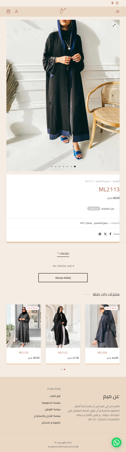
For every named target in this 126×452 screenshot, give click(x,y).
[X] (105, 234)
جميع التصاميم (103, 181)
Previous (13, 95)
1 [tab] (64, 369)
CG (76, 446)
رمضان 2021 (86, 223)
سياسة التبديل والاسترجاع (47, 415)
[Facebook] (110, 234)
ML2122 (63, 352)
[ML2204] (102, 326)
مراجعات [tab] (63, 253)
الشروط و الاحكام (51, 422)
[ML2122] (63, 326)
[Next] (114, 327)
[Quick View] (90, 317)
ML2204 (102, 352)
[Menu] (118, 11)
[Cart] (8, 11)
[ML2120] (23, 326)
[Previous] (11, 327)
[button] (116, 442)
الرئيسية (116, 181)
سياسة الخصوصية (51, 402)
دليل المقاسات (107, 209)
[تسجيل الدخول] (16, 11)
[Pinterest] (99, 234)
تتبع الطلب (55, 396)
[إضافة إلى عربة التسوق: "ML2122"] (50, 309)
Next (112, 95)
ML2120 (23, 352)
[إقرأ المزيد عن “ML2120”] (11, 309)
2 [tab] (61, 369)
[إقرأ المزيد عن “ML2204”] (90, 309)
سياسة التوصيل (53, 409)
